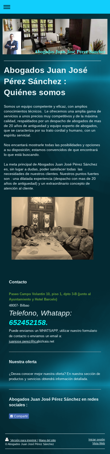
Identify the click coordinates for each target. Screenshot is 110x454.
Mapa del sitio (47, 440)
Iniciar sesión (97, 439)
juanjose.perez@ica (23, 341)
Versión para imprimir (23, 440)
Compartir (20, 416)
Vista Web (98, 443)
